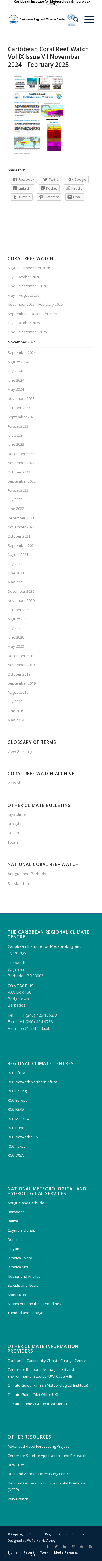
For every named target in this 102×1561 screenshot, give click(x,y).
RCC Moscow (18, 1118)
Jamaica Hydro (20, 1257)
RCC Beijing (17, 1090)
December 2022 (21, 453)
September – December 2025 (32, 313)
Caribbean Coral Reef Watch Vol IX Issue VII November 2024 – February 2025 (48, 57)
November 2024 (21, 342)
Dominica (16, 1239)
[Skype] (90, 1546)
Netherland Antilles (24, 1276)
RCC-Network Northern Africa (32, 1081)
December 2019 (21, 655)
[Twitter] (56, 1546)
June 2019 (16, 710)
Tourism (15, 842)
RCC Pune (16, 1127)
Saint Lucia (17, 1294)
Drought (15, 823)
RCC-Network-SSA (23, 1136)
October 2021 (19, 536)
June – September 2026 (27, 285)
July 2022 (15, 499)
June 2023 (16, 444)
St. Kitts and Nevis (23, 1285)
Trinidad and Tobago (25, 1312)
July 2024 (15, 370)
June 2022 (16, 508)
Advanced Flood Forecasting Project (38, 1446)
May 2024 (16, 389)
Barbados (16, 1211)
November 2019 (21, 664)
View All (14, 782)
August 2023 (18, 426)
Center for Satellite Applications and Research (47, 1455)
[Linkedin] (64, 1546)
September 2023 (22, 416)
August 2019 (18, 692)
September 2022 (22, 481)
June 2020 (16, 637)
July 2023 (15, 435)
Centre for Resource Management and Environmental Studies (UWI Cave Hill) (41, 1373)
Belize (13, 1221)
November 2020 (21, 600)
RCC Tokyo (17, 1146)
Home (13, 1552)
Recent (29, 1552)
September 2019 (22, 683)
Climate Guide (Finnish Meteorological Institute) (48, 1385)
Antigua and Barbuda (27, 873)
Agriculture (17, 814)
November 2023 (21, 398)
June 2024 (16, 380)
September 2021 (22, 545)
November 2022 (21, 462)
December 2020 (21, 591)
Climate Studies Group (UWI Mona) (37, 1403)
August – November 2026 (29, 267)
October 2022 (19, 472)
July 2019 (15, 701)
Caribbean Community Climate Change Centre (47, 1360)
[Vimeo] (73, 1546)
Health (13, 832)
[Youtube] (81, 1546)
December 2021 (21, 518)
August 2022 (18, 490)
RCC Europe (18, 1100)
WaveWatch (18, 1498)
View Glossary (20, 751)
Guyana (15, 1248)
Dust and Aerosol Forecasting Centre (39, 1473)
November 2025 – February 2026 (35, 304)
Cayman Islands (21, 1230)
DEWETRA (16, 1464)
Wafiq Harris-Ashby (41, 1540)
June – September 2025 (27, 331)
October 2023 (19, 407)
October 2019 (19, 674)
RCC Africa (16, 1072)
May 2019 (16, 720)
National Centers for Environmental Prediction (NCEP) (47, 1486)
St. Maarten (18, 883)
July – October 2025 (24, 322)
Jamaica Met (18, 1266)
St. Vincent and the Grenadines (34, 1303)
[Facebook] (47, 1546)
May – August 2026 (23, 295)
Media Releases (66, 1552)
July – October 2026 (24, 276)
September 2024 (22, 352)
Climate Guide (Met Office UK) (33, 1394)
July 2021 (15, 563)
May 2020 (16, 646)
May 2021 (16, 582)
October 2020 (19, 609)
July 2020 (15, 627)
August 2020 (18, 618)
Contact (29, 1555)
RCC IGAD (16, 1109)
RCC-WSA (16, 1155)
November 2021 (21, 527)
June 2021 (16, 572)
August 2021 (18, 554)
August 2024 (18, 361)
